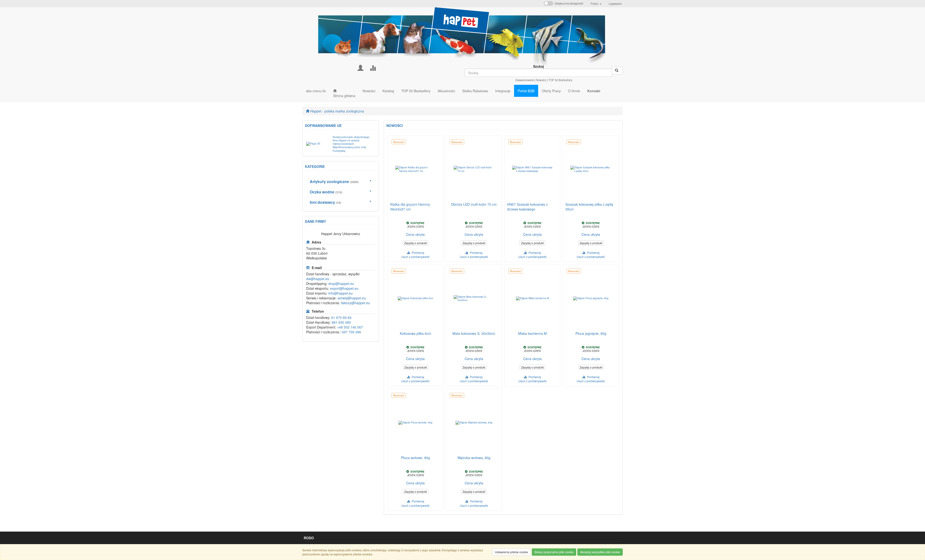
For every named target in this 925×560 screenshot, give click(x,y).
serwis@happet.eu (351, 298)
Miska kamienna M (532, 333)
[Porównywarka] (373, 67)
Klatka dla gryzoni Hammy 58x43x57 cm (410, 206)
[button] (596, 3)
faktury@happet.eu (355, 302)
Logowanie (615, 4)
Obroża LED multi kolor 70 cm (474, 204)
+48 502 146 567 (350, 327)
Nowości (541, 80)
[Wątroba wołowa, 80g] (474, 422)
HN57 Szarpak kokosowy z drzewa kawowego (527, 206)
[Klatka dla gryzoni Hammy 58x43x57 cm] (415, 169)
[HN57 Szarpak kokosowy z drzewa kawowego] (532, 169)
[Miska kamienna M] (532, 298)
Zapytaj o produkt (415, 243)
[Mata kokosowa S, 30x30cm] (474, 298)
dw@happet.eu (317, 278)
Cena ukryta (415, 234)
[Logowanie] (360, 67)
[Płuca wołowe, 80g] (415, 422)
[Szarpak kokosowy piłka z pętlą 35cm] (590, 169)
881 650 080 (341, 322)
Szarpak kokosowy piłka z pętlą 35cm (589, 206)
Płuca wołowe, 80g (415, 457)
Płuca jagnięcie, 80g (590, 333)
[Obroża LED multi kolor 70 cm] (474, 169)
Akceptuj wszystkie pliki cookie (600, 552)
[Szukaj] (617, 70)
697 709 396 (351, 331)
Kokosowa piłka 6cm (415, 333)
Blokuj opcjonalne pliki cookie (554, 552)
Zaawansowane (524, 80)
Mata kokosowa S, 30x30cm (473, 333)
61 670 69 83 (341, 317)
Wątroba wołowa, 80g (473, 457)
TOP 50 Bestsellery (560, 80)
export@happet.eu (344, 288)
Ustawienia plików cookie (511, 552)
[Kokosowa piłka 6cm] (415, 298)
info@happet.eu (340, 293)
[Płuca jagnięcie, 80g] (590, 298)
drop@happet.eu (341, 283)
